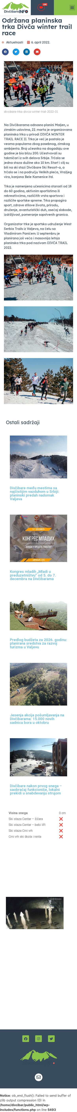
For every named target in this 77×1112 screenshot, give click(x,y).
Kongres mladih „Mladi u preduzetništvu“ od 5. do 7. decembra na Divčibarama (33, 575)
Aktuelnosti (14, 42)
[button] (72, 7)
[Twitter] (51, 1038)
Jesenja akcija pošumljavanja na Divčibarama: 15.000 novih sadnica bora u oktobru (37, 719)
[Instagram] (38, 1038)
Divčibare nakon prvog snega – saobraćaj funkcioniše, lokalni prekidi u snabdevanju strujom (36, 789)
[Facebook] (25, 1038)
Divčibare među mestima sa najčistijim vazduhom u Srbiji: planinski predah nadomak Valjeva (34, 493)
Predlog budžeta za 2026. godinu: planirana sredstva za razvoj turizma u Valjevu (38, 643)
